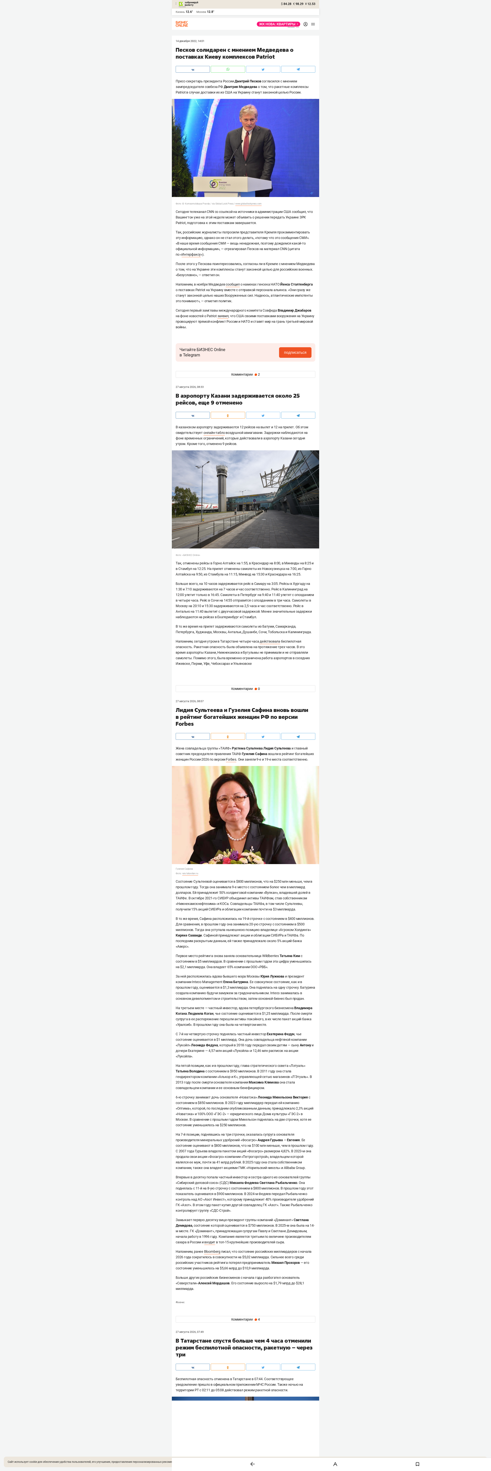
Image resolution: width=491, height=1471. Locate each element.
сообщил (233, 284)
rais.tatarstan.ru (190, 873)
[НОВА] (277, 24)
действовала (270, 641)
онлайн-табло (214, 433)
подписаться (295, 352)
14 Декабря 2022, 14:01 (190, 41)
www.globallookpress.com (248, 203)
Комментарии (245, 374)
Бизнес (180, 1302)
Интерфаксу (191, 254)
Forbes (231, 759)
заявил (223, 316)
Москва (201, 11)
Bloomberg (212, 1251)
